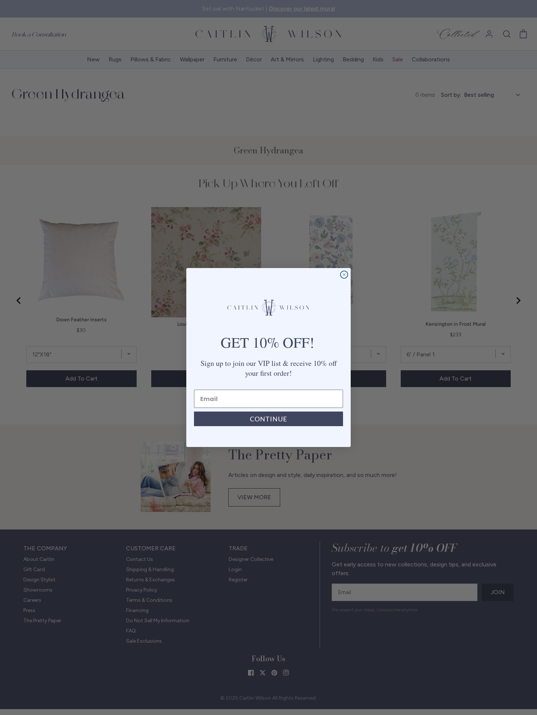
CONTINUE (268, 419)
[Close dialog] (344, 274)
